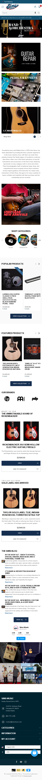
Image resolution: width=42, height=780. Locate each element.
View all (19, 620)
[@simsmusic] (16, 628)
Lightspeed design (16, 776)
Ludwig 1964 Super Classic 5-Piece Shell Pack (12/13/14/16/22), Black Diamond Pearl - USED (11, 298)
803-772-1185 (10, 716)
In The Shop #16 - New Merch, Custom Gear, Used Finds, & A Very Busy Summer (22, 602)
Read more (9, 568)
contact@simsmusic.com (14, 722)
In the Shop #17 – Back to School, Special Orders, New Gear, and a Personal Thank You (20, 557)
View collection (20, 316)
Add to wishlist (19, 469)
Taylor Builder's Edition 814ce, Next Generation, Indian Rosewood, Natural (12, 366)
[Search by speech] (35, 12)
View (20, 463)
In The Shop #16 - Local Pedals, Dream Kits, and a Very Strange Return (22, 587)
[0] (39, 7)
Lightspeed (33, 774)
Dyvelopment (28, 776)
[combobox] (19, 13)
